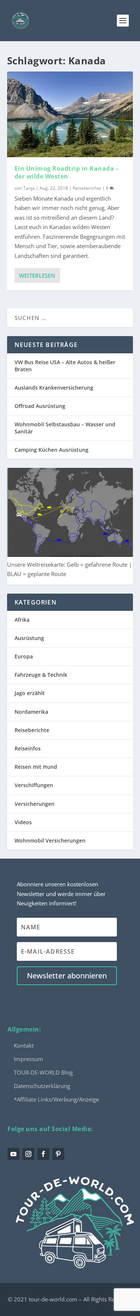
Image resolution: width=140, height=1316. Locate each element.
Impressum (28, 1059)
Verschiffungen (34, 785)
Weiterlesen (37, 275)
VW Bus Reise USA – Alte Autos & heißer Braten (65, 365)
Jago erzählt (30, 693)
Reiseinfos (28, 748)
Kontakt (24, 1045)
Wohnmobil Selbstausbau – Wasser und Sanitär (65, 428)
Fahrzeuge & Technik (41, 674)
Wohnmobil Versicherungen (50, 840)
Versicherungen (35, 803)
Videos (23, 822)
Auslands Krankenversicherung (54, 387)
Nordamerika (31, 711)
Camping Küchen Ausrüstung (51, 449)
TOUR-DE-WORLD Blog (43, 1072)
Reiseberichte (87, 188)
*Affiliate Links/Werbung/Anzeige (56, 1099)
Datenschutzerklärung (42, 1086)
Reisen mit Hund (36, 766)
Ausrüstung (29, 638)
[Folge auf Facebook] (43, 1154)
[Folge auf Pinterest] (58, 1154)
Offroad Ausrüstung (40, 405)
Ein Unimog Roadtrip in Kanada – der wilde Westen (67, 172)
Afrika (22, 619)
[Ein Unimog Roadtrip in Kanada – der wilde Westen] (70, 114)
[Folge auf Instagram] (28, 1154)
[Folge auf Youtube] (13, 1154)
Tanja (29, 188)
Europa (24, 656)
